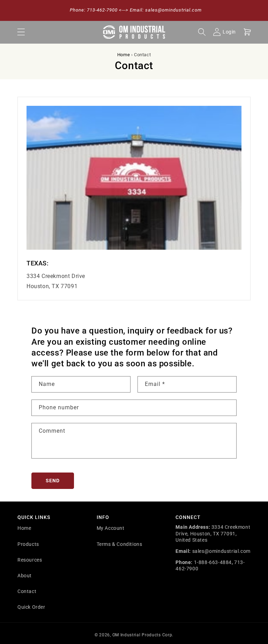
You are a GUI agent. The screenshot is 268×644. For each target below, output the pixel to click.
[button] (21, 32)
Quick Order (31, 607)
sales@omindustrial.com (221, 551)
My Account (111, 528)
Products (28, 544)
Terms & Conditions (119, 544)
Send (53, 480)
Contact (26, 591)
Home (123, 54)
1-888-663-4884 (213, 562)
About (24, 575)
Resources (29, 560)
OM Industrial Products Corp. (143, 634)
